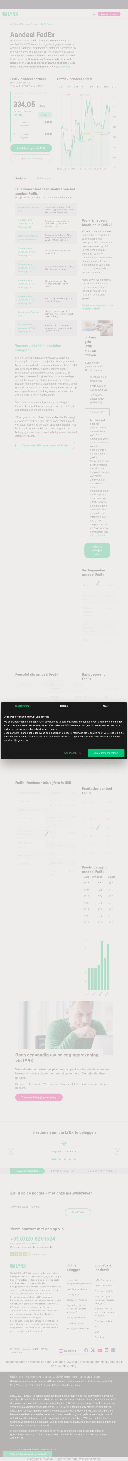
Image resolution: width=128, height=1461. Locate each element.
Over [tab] (105, 706)
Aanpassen (70, 753)
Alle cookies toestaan (106, 753)
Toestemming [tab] (22, 706)
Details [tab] (64, 706)
